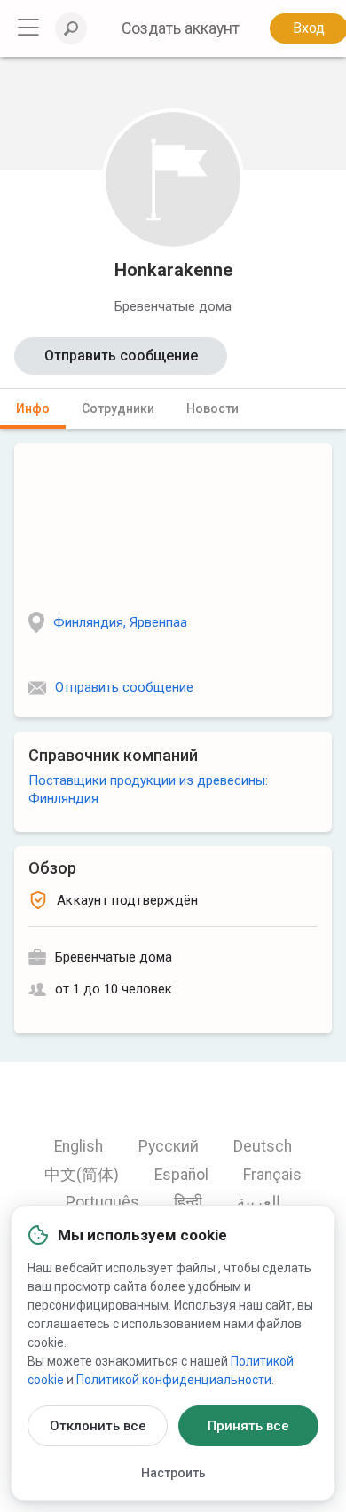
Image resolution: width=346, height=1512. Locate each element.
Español (181, 1174)
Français (272, 1174)
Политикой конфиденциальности (173, 1380)
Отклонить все (98, 1426)
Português (102, 1202)
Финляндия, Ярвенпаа (120, 622)
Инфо (33, 408)
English (78, 1146)
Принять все (248, 1426)
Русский (168, 1146)
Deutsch (262, 1146)
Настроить (173, 1473)
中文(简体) (81, 1174)
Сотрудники (118, 408)
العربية (258, 1202)
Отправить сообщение (121, 355)
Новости (212, 408)
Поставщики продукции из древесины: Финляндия (148, 789)
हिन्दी (188, 1202)
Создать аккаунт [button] (181, 28)
